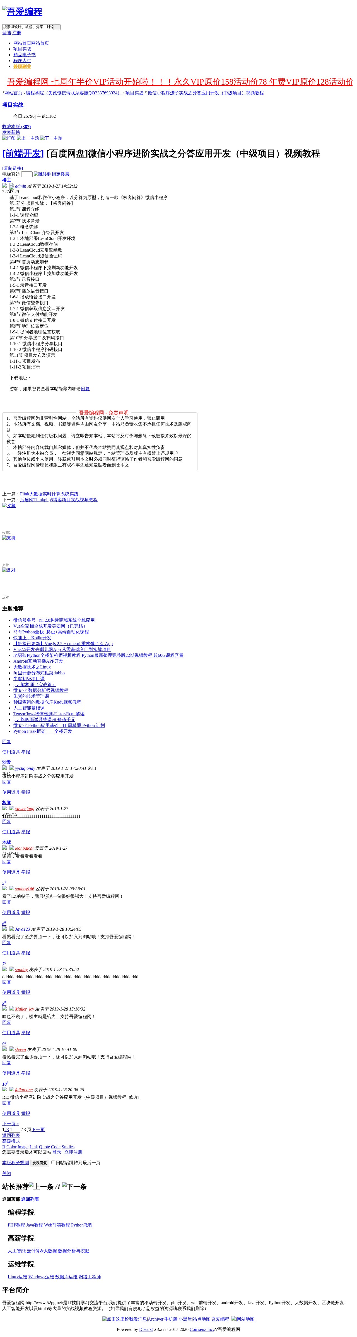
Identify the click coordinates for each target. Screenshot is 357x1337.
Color (11, 1146)
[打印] (9, 138)
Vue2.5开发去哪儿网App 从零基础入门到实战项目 (62, 649)
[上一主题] (28, 138)
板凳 (6, 802)
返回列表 (11, 1135)
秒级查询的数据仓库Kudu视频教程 (47, 702)
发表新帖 (11, 132)
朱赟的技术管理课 (31, 696)
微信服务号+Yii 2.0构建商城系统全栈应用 (54, 620)
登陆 (6, 32)
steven (20, 1049)
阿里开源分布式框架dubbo (39, 672)
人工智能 (17, 1250)
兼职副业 (22, 66)
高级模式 (11, 1141)
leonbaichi (24, 848)
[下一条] (74, 1186)
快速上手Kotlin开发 (32, 637)
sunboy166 (24, 888)
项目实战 (22, 48)
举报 (25, 751)
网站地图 (246, 1319)
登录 (56, 1152)
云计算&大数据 (42, 1250)
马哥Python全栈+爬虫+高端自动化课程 (51, 632)
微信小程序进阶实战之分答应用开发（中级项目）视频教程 (206, 92)
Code (56, 1146)
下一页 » (10, 1123)
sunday (21, 969)
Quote (44, 1146)
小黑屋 (185, 1319)
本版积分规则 (15, 1162)
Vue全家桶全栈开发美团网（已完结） (50, 626)
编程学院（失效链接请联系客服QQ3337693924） (74, 92)
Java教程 (34, 1225)
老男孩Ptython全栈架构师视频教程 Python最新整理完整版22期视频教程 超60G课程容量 (98, 655)
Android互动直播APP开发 (38, 661)
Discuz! (146, 1329)
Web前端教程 (57, 1225)
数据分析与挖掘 (73, 1250)
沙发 (6, 762)
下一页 (38, 1129)
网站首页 (31, 43)
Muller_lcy (24, 1009)
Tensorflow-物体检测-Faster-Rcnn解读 (49, 713)
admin (20, 186)
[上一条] (41, 1186)
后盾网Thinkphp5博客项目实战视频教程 (59, 499)
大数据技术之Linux (32, 667)
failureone (24, 1089)
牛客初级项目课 (29, 678)
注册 (16, 32)
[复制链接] (12, 168)
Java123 (22, 929)
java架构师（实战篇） (34, 684)
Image (23, 1146)
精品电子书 (24, 54)
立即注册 (73, 1152)
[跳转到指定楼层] (51, 174)
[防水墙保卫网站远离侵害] (233, 1319)
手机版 (171, 1319)
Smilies (68, 1146)
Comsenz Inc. (202, 1329)
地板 (6, 842)
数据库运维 (66, 1276)
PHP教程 (16, 1225)
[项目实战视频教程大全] (22, 12)
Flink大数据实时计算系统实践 (49, 493)
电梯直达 (11, 174)
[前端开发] (23, 153)
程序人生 (22, 60)
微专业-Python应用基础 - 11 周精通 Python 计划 (59, 725)
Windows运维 (41, 1276)
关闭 (6, 1173)
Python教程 (82, 1225)
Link (34, 1146)
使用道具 (11, 751)
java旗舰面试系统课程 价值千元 (44, 719)
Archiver (155, 1319)
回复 (85, 388)
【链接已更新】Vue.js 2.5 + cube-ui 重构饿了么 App (63, 643)
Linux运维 (17, 1276)
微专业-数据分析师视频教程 (40, 690)
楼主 (6, 180)
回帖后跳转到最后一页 (78, 1162)
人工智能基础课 (29, 708)
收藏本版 (16, 126)
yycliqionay (25, 768)
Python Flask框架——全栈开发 (42, 731)
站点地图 (202, 1319)
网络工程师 (90, 1276)
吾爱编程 (220, 1319)
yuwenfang (24, 808)
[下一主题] (51, 138)
